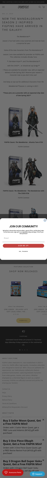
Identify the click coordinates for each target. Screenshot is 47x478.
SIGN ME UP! (23, 246)
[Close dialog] (45, 220)
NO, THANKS (23, 251)
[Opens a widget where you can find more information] (37, 474)
